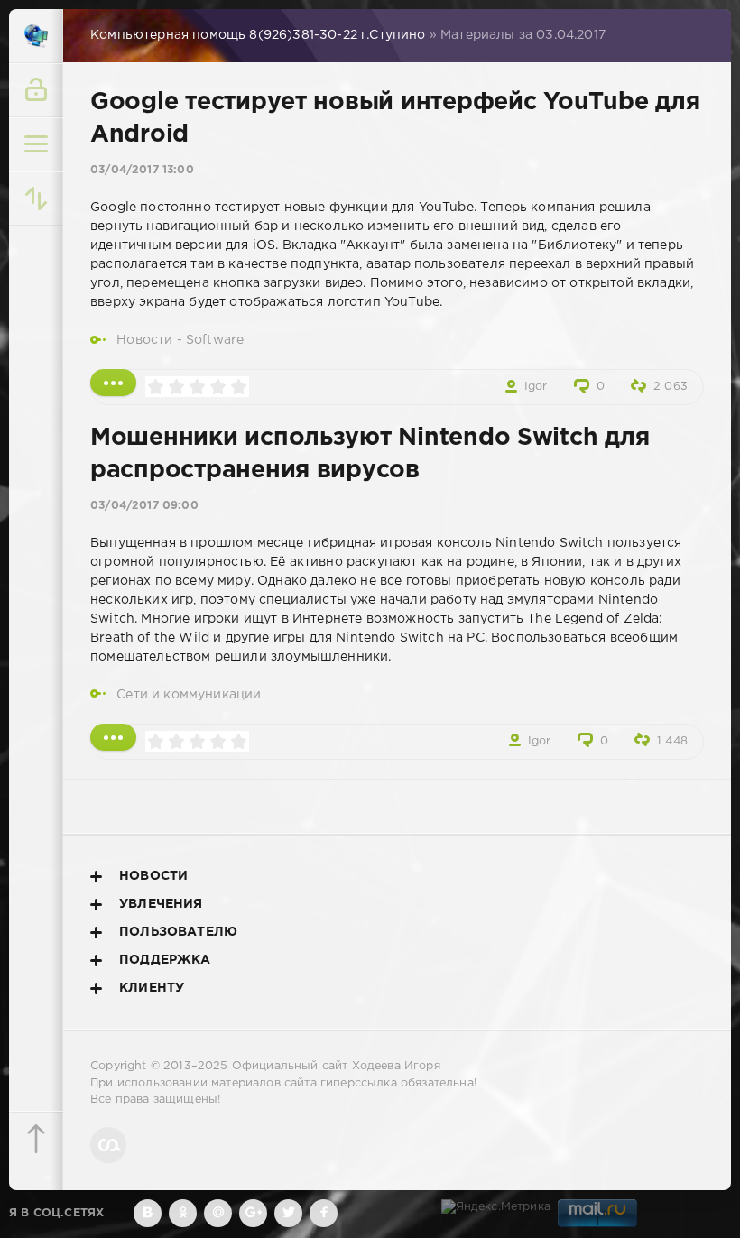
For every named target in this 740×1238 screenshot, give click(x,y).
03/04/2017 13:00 (142, 170)
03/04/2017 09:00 (144, 506)
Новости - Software (180, 340)
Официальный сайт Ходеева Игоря (336, 1066)
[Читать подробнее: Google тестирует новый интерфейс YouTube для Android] (113, 382)
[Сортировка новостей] (36, 198)
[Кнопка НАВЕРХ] (36, 1139)
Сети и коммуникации (188, 694)
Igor (536, 387)
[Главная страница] (36, 36)
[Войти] (36, 90)
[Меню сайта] (36, 144)
